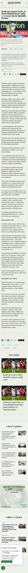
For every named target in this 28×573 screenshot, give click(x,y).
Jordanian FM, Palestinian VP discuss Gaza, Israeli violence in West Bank (9, 446)
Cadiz (15, 347)
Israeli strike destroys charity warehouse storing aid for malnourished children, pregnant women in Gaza (9, 435)
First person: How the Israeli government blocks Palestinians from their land (9, 540)
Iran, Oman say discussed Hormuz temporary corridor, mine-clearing (8, 473)
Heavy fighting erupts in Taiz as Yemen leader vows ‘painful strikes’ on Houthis (9, 455)
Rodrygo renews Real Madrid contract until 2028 (13, 377)
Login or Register (7, 561)
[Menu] (2, 3)
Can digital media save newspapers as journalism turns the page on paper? (8, 464)
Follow (23, 74)
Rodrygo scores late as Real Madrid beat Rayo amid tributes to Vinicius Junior (13, 406)
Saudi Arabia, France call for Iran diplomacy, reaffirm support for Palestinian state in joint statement (9, 528)
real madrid (6, 347)
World (3, 522)
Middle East (5, 535)
